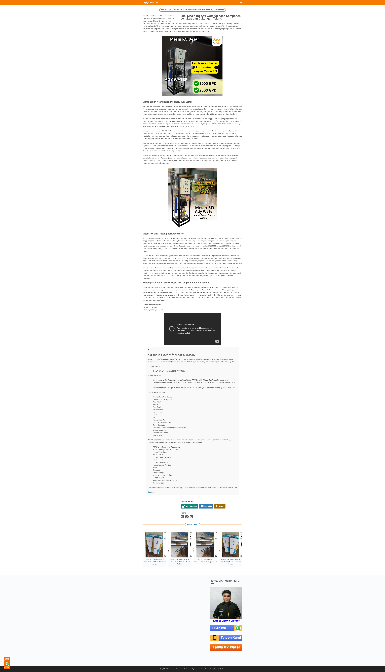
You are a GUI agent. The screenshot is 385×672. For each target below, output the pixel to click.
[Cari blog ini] (241, 2)
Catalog (151, 492)
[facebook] (182, 516)
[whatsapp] (191, 516)
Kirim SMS (208, 506)
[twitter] (187, 516)
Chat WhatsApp (191, 506)
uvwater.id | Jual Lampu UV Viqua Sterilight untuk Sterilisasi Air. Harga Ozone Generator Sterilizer (198, 669)
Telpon (221, 506)
